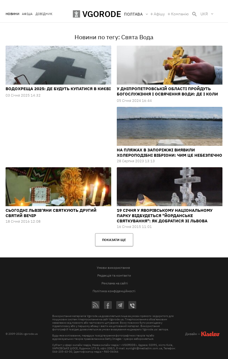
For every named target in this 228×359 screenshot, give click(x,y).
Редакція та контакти (114, 275)
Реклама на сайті (114, 283)
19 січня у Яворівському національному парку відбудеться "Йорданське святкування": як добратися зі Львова (164, 215)
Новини (12, 14)
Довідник (44, 14)
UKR (204, 14)
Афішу (159, 14)
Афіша (27, 14)
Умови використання (113, 267)
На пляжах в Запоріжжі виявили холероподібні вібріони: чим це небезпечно (169, 152)
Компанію (180, 14)
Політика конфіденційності (114, 291)
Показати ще (114, 240)
